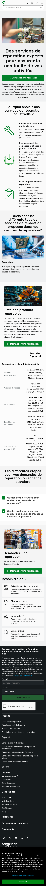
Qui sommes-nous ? (10, 776)
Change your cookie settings (23, 875)
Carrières (6, 772)
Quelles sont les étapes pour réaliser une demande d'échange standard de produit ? (25, 514)
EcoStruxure (7, 808)
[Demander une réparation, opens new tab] (23, 78)
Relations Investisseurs (11, 787)
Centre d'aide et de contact (13, 743)
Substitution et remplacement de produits (18, 732)
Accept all (23, 882)
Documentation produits (11, 721)
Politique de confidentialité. (23, 676)
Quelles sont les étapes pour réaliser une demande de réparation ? (23, 500)
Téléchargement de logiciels (13, 725)
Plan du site (6, 797)
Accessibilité (7, 779)
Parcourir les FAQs (9, 804)
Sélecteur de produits (11, 729)
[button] (23, 344)
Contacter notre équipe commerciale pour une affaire (21, 757)
